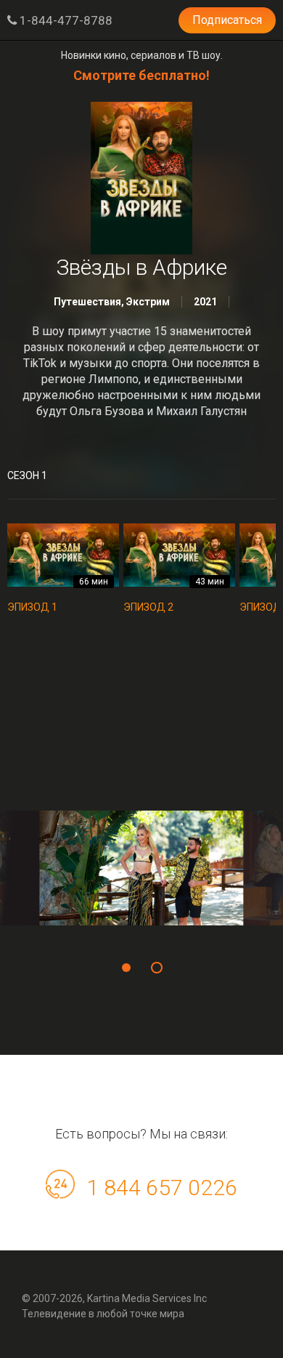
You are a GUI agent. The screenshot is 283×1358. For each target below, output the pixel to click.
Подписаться (227, 20)
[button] (126, 968)
